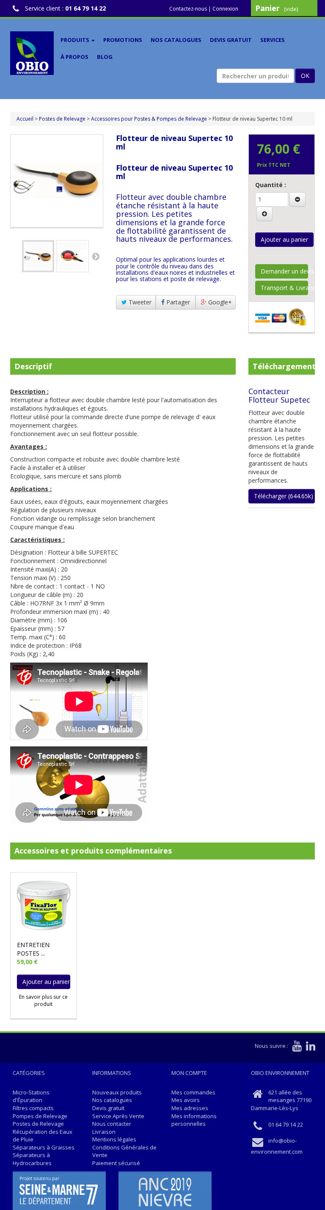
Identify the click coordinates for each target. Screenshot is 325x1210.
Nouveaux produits (117, 1092)
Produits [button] (76, 40)
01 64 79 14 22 (85, 8)
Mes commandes (193, 1092)
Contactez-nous (188, 8)
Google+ (219, 302)
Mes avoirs (185, 1100)
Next (95, 256)
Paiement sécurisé (116, 1163)
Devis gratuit (231, 40)
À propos (74, 57)
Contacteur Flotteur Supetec (279, 395)
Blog (105, 57)
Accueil (25, 118)
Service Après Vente (118, 1116)
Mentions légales (114, 1139)
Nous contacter (111, 1123)
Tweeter (139, 302)
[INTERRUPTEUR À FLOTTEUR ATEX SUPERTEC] (38, 256)
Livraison (104, 1131)
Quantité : (270, 185)
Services (272, 40)
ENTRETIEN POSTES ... (33, 949)
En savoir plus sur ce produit (43, 1000)
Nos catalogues (176, 40)
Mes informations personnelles (194, 1120)
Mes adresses (189, 1108)
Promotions (122, 40)
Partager (177, 302)
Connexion (225, 8)
